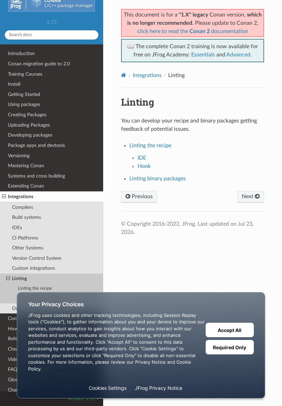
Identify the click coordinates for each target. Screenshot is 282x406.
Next (248, 196)
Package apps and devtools (36, 145)
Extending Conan (26, 186)
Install (14, 84)
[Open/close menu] (4, 197)
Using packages (24, 104)
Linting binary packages (157, 178)
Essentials (203, 54)
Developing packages (30, 135)
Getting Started (24, 94)
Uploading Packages (29, 125)
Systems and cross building (36, 176)
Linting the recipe (35, 288)
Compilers (22, 207)
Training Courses (25, 74)
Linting (19, 278)
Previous (141, 196)
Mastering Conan (26, 165)
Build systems (26, 217)
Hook (144, 166)
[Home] (123, 75)
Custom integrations (33, 268)
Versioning (19, 155)
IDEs (17, 227)
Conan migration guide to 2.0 (39, 63)
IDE (142, 158)
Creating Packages (27, 114)
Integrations (20, 196)
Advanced (238, 54)
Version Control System (37, 258)
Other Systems (27, 247)
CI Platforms (25, 238)
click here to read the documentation (192, 31)
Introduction (21, 53)
